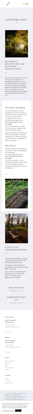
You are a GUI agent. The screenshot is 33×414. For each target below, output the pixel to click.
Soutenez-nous (9, 383)
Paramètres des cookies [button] (8, 410)
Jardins (7, 365)
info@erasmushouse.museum (13, 327)
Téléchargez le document (16, 291)
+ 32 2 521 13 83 (9, 325)
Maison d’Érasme (10, 361)
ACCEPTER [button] (18, 410)
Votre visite (8, 381)
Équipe (7, 378)
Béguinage (8, 363)
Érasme (7, 370)
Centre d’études (9, 367)
